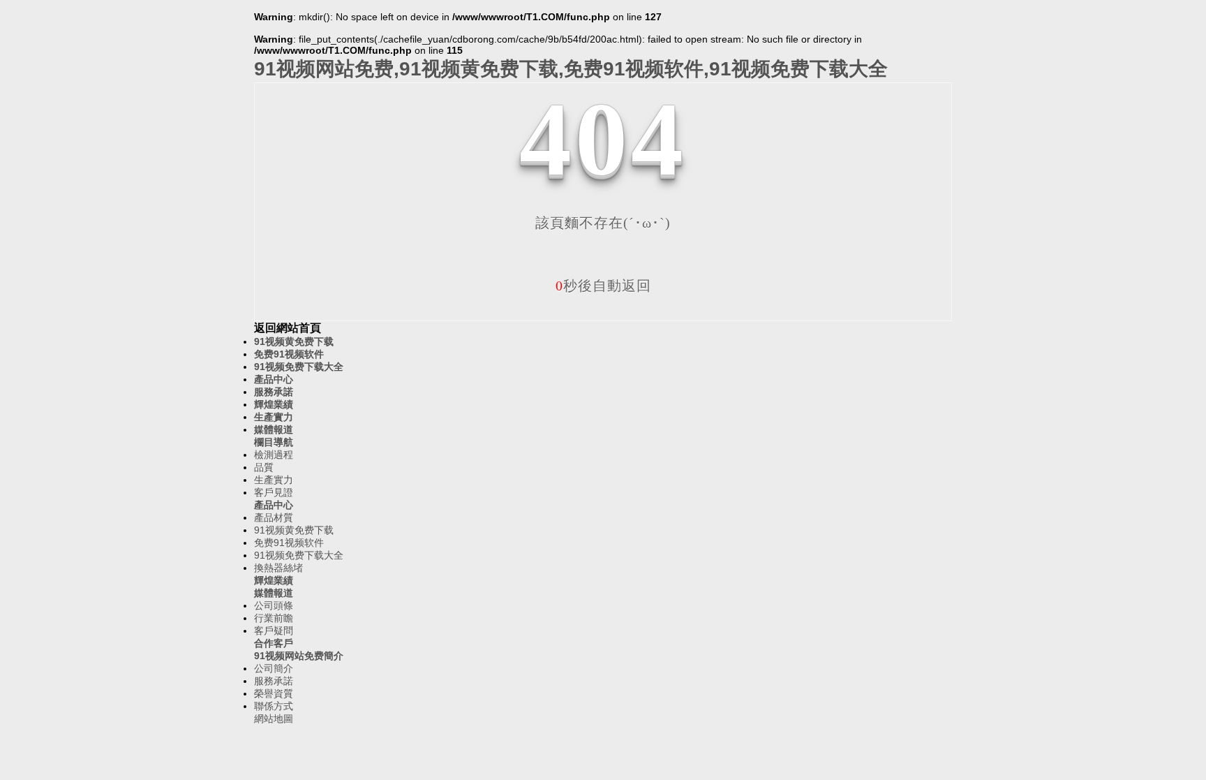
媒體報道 (273, 429)
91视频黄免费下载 (294, 341)
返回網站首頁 (287, 328)
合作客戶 (273, 643)
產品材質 (273, 517)
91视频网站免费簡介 (298, 655)
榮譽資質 (273, 693)
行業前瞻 (273, 618)
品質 (264, 467)
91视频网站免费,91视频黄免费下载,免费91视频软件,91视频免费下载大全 (571, 69)
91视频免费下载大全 (298, 366)
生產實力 (273, 416)
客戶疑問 (273, 630)
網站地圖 (273, 718)
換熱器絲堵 (278, 567)
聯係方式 (273, 706)
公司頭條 (273, 605)
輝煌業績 (273, 404)
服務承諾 (273, 391)
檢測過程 (273, 454)
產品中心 (273, 379)
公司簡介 (273, 668)
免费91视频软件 (289, 354)
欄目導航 (273, 442)
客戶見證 (273, 492)
